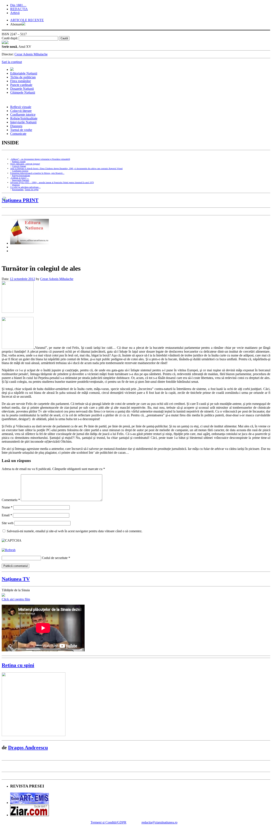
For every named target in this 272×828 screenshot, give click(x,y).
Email (7, 515)
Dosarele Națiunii (22, 88)
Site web (7, 523)
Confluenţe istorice (22, 114)
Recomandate (17, 189)
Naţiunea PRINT (20, 200)
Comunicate (18, 133)
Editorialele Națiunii (23, 73)
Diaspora (16, 126)
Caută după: (10, 38)
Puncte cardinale (21, 85)
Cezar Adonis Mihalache (31, 54)
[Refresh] (9, 550)
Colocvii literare (21, 111)
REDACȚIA (19, 9)
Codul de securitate (55, 558)
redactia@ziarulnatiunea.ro (159, 822)
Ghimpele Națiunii (22, 92)
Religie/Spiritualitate (23, 118)
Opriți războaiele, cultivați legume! (25, 164)
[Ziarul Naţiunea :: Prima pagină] (5, 43)
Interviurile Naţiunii (23, 122)
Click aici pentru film (16, 599)
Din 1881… (18, 5)
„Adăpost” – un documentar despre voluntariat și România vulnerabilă (40, 159)
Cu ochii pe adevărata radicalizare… (25, 187)
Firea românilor (20, 81)
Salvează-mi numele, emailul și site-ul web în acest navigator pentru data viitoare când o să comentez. (74, 531)
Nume (7, 507)
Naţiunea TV (16, 579)
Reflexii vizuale (20, 107)
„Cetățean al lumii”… (19, 178)
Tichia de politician (23, 77)
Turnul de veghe (21, 130)
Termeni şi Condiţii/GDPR (108, 822)
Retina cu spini (18, 665)
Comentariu (11, 500)
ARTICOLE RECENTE (27, 20)
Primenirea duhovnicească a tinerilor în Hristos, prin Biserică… (37, 173)
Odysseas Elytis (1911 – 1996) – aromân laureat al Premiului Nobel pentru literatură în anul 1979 (52, 182)
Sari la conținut (12, 62)
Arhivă (15, 13)
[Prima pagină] (12, 69)
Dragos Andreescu (28, 747)
